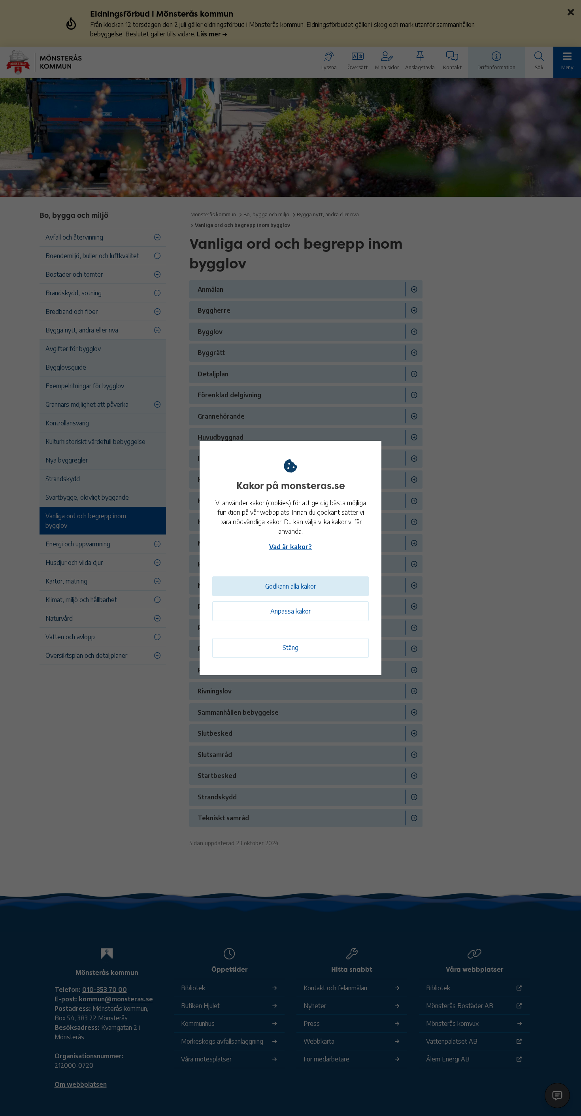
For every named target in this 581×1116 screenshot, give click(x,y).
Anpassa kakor (290, 611)
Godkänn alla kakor (290, 586)
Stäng (290, 647)
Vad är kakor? (290, 547)
